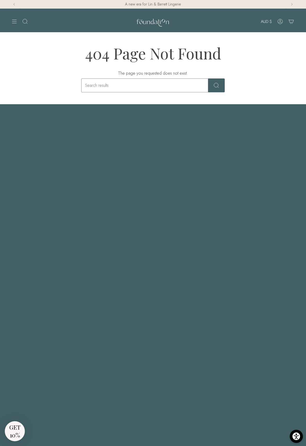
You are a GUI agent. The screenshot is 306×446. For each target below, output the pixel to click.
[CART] (291, 21)
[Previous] (14, 4)
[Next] (292, 4)
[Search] (216, 85)
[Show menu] (14, 21)
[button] (15, 431)
